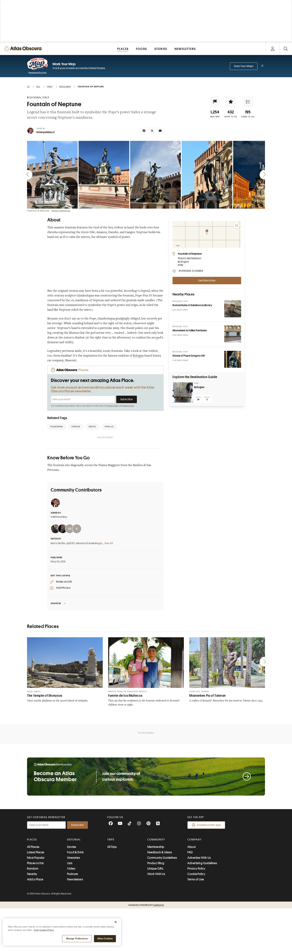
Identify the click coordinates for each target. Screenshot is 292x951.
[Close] (115, 922)
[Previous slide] (27, 174)
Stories (71, 847)
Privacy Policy (113, 406)
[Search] (285, 48)
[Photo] (232, 308)
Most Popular (35, 857)
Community (156, 839)
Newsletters (75, 879)
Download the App (209, 825)
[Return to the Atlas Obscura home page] (23, 48)
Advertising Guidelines (202, 863)
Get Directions (206, 280)
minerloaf (82, 543)
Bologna (138, 355)
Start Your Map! (243, 66)
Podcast (72, 874)
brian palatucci (45, 132)
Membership (155, 847)
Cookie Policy (196, 874)
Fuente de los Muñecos (125, 695)
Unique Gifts (155, 868)
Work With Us (156, 874)
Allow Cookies (105, 938)
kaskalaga (95, 543)
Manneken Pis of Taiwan (207, 695)
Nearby (32, 874)
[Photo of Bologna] (183, 392)
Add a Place (35, 879)
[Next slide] (264, 174)
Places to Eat (35, 863)
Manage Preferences (77, 938)
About (191, 847)
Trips (111, 839)
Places (32, 839)
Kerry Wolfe (58, 543)
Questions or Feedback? (146, 905)
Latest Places (35, 852)
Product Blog (155, 863)
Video (71, 868)
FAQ (190, 852)
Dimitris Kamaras (61, 210)
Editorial (74, 839)
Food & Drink (75, 852)
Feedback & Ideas (159, 852)
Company (194, 839)
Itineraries (73, 857)
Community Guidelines (162, 857)
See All (108, 543)
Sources (56, 603)
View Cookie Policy (44, 930)
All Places (33, 847)
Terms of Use (128, 406)
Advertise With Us (199, 857)
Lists (69, 863)
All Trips (112, 847)
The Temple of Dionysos (44, 695)
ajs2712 (70, 543)
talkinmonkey (59, 517)
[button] (215, 101)
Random (33, 868)
